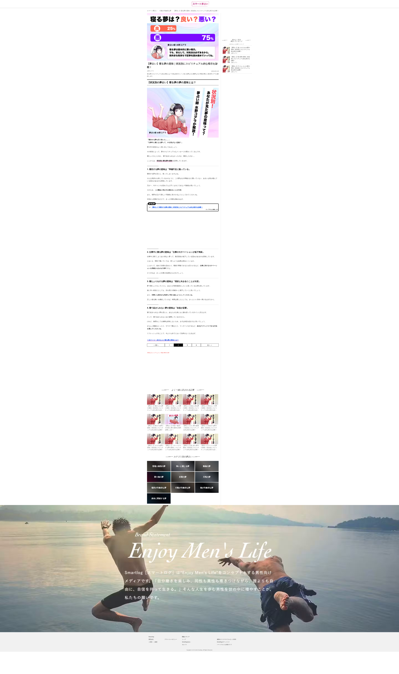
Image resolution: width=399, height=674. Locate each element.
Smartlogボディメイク (223, 642)
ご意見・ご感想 (153, 642)
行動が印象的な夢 (165, 11)
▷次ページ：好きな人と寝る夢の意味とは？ (163, 340)
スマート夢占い (152, 11)
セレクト (184, 644)
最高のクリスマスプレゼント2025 (226, 639)
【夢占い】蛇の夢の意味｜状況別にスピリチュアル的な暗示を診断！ (240, 58)
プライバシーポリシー (170, 639)
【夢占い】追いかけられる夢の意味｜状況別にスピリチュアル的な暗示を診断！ (240, 49)
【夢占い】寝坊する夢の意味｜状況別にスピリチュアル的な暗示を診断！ (177, 207)
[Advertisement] (164, 369)
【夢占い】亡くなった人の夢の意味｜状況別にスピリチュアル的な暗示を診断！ (240, 68)
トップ (184, 639)
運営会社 (151, 639)
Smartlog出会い (186, 642)
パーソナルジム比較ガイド (224, 644)
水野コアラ (150, 71)
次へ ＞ (209, 345)
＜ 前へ (155, 345)
